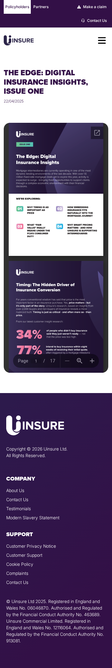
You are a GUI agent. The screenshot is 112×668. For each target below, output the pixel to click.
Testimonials (18, 508)
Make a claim (94, 6)
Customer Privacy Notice (31, 546)
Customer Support (24, 555)
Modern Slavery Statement (32, 517)
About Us (15, 490)
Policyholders (17, 6)
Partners (41, 6)
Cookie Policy (19, 564)
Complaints (17, 573)
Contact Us (96, 20)
